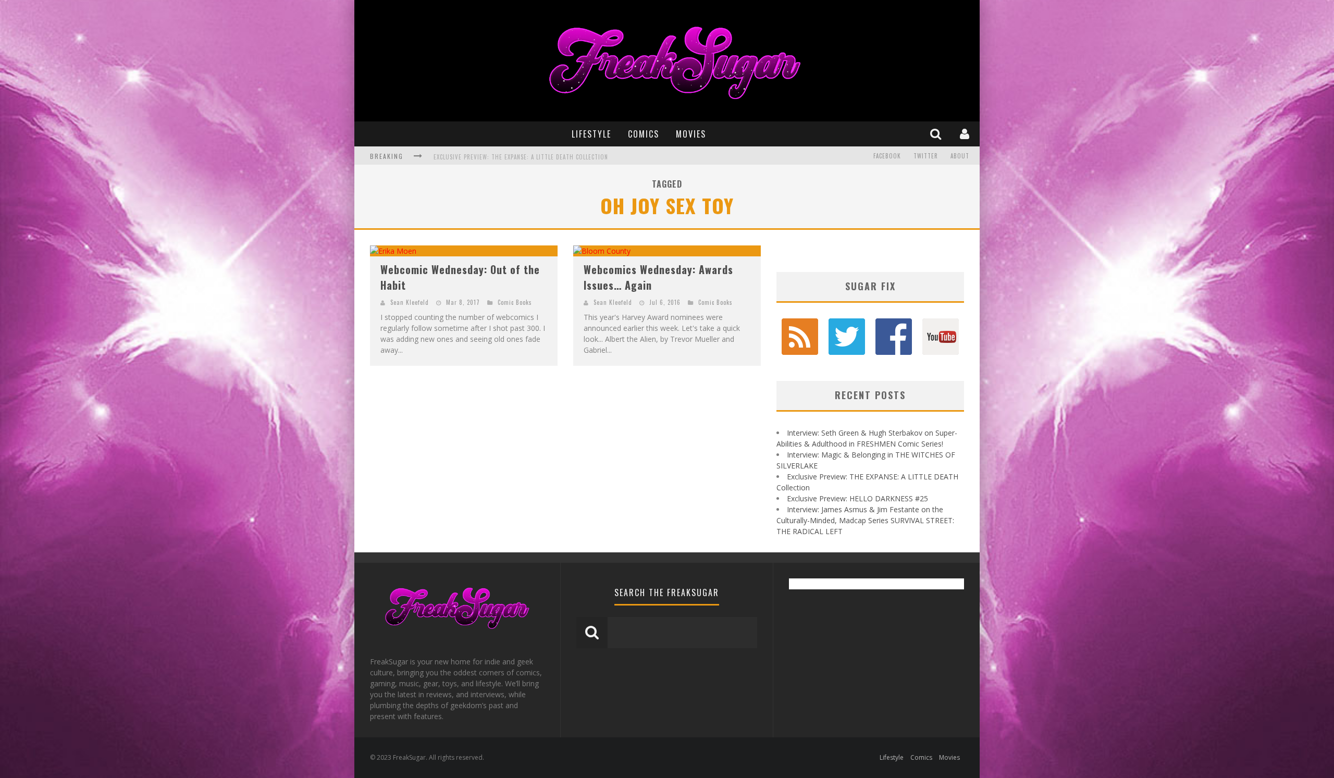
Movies (691, 134)
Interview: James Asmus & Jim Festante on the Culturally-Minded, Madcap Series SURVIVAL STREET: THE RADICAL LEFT (865, 520)
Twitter (925, 156)
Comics (643, 134)
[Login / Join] (966, 133)
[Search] (937, 133)
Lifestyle (591, 134)
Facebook (887, 156)
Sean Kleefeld (409, 302)
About (959, 156)
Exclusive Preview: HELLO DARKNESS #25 (491, 160)
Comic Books (515, 302)
